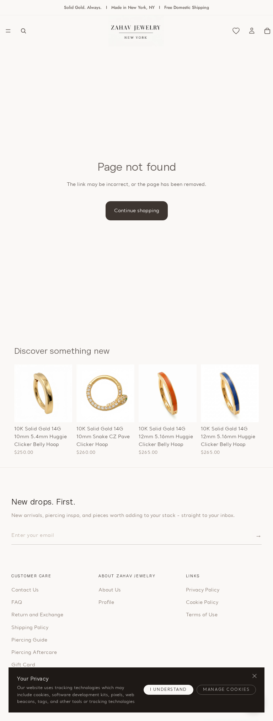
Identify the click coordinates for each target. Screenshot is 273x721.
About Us (109, 590)
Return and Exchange (37, 615)
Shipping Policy (29, 628)
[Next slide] (64, 393)
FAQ (16, 602)
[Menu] (8, 31)
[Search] (23, 31)
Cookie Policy (202, 602)
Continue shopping (136, 210)
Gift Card (23, 665)
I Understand (168, 690)
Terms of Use (202, 615)
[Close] (254, 676)
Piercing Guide (29, 640)
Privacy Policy (202, 590)
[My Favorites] (236, 31)
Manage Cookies (226, 690)
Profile (106, 602)
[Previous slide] (22, 393)
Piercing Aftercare (34, 652)
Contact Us (25, 590)
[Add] (61, 411)
